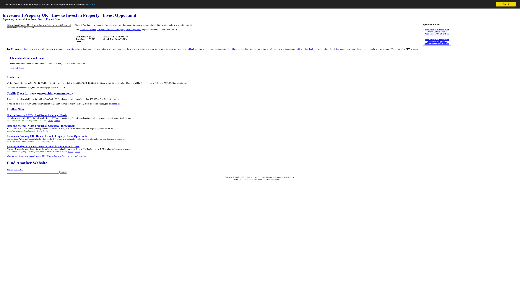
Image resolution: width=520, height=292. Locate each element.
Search (10, 169)
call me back (308, 49)
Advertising (267, 179)
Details (50, 121)
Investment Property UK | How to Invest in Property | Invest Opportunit (110, 29)
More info (90, 4)
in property (87, 49)
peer (206, 49)
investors (340, 49)
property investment (177, 49)
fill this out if (236, 49)
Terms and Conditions (242, 179)
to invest (78, 49)
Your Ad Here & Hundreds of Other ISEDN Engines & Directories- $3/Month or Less (437, 32)
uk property (163, 49)
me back (318, 49)
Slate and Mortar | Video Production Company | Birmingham (41, 125)
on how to (374, 49)
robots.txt (116, 104)
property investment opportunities (287, 49)
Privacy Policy (256, 179)
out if (260, 49)
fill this (246, 49)
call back (190, 49)
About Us (276, 179)
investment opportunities (219, 49)
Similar (57, 121)
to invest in (69, 49)
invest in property (118, 49)
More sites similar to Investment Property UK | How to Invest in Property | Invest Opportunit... (47, 156)
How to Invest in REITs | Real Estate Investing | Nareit (37, 115)
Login (284, 179)
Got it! (506, 4)
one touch (199, 49)
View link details (17, 68)
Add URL (18, 169)
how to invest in (103, 49)
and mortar (26, 49)
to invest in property (148, 49)
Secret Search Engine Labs (45, 19)
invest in (41, 49)
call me (326, 49)
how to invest (133, 49)
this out (253, 49)
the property (385, 49)
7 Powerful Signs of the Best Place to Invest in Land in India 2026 (43, 146)
